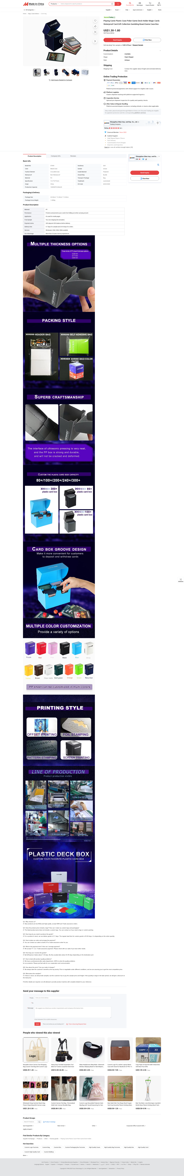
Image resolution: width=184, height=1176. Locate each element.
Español (53, 1164)
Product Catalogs (50, 1122)
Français (67, 1164)
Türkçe (129, 1164)
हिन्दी (118, 1164)
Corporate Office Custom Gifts (135, 1126)
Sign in (159, 5)
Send (37, 1024)
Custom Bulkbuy (49, 1152)
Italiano (82, 1164)
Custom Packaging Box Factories (75, 1147)
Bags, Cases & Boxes (33, 13)
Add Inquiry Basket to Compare (61, 80)
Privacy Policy (120, 1168)
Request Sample (138, 45)
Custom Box (57, 1147)
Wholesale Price (95, 1162)
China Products (55, 1162)
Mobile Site (133, 1162)
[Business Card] (158, 165)
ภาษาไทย (123, 1164)
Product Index (125, 1162)
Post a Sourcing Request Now (76, 1024)
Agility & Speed (27, 1129)
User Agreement (103, 1168)
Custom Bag (46, 1147)
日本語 (113, 1164)
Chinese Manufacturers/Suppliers (69, 1162)
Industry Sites (104, 1162)
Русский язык (74, 1164)
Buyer (117, 10)
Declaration (112, 1168)
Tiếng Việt (135, 1164)
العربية (102, 1164)
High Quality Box (129, 1147)
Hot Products (45, 1162)
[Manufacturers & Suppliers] (33, 4)
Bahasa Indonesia (145, 1164)
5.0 (137, 159)
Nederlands (96, 1164)
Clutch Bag (44, 13)
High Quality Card (143, 1147)
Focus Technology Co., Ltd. (79, 1168)
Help (126, 10)
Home (24, 13)
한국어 (107, 1164)
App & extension (137, 10)
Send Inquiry (117, 40)
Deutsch (88, 1164)
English (47, 1164)
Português (60, 1164)
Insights (140, 1162)
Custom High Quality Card (32, 1152)
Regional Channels (115, 1162)
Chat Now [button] (148, 40)
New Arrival (61, 1126)
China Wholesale (84, 1162)
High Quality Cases (94, 1147)
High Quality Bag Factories (112, 1147)
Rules (159, 10)
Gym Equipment (27, 1126)
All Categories (30, 10)
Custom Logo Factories (31, 1147)
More (24, 1155)
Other (93, 1126)
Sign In (106, 147)
